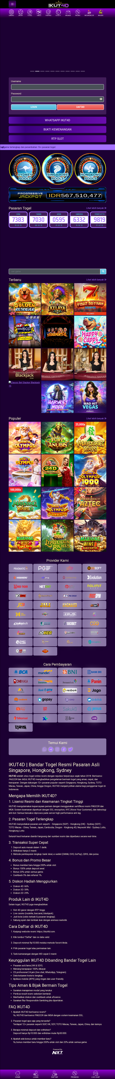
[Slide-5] (57, 71)
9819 (79, 219)
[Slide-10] (83, 71)
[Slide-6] (62, 71)
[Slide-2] (42, 71)
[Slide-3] (47, 71)
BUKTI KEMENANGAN (57, 129)
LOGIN (34, 107)
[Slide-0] (32, 71)
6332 (59, 219)
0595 (38, 219)
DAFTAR (80, 107)
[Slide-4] (52, 71)
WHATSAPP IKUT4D (57, 120)
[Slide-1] (37, 71)
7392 (99, 219)
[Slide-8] (73, 71)
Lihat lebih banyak (95, 208)
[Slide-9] (78, 71)
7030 (18, 219)
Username (16, 81)
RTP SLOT (57, 138)
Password (16, 93)
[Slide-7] (67, 71)
